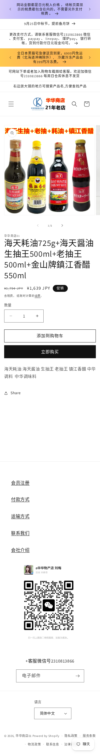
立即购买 (50, 351)
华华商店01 (24, 736)
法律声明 (70, 744)
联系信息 (52, 744)
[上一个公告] (10, 9)
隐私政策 (71, 736)
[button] (11, 104)
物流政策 (34, 744)
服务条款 (89, 736)
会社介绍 (20, 550)
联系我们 (20, 533)
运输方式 (20, 516)
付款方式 (20, 499)
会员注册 (20, 483)
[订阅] (78, 675)
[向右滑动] (62, 225)
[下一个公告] (90, 9)
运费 (38, 296)
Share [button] (16, 392)
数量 (8, 305)
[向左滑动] (38, 225)
